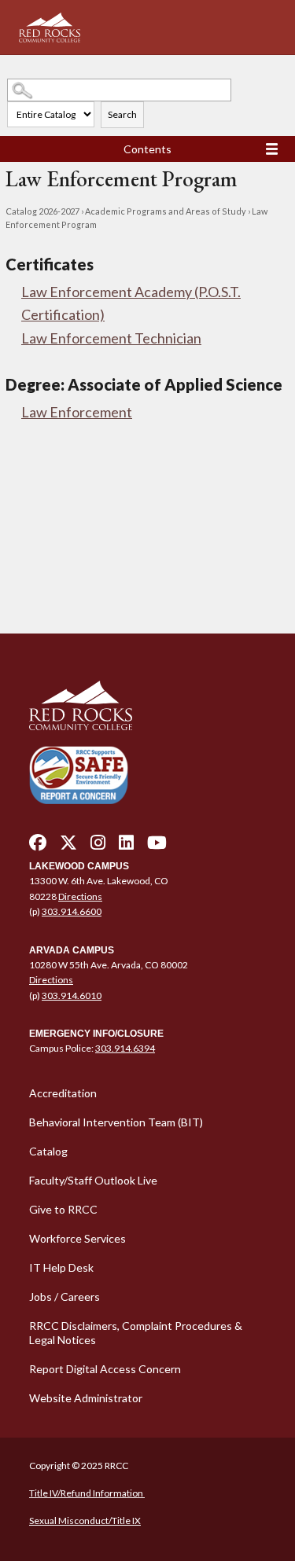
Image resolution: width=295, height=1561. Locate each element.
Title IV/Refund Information (87, 1493)
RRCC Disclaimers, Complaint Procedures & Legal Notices (135, 1332)
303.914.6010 (71, 995)
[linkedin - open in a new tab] (126, 846)
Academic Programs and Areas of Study (165, 211)
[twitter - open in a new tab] (68, 846)
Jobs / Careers (64, 1296)
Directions (80, 896)
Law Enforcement (76, 412)
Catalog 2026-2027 (42, 211)
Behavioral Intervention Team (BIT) (116, 1122)
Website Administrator (85, 1398)
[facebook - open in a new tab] (37, 846)
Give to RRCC (63, 1209)
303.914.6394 (125, 1048)
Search (122, 114)
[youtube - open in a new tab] (157, 846)
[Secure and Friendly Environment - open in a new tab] (78, 774)
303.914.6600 (71, 911)
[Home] (147, 706)
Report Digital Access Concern (105, 1369)
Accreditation (63, 1093)
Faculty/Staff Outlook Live (93, 1180)
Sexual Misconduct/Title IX (85, 1520)
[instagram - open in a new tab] (97, 846)
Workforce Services (77, 1238)
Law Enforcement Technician (111, 338)
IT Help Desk (61, 1267)
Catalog (48, 1151)
